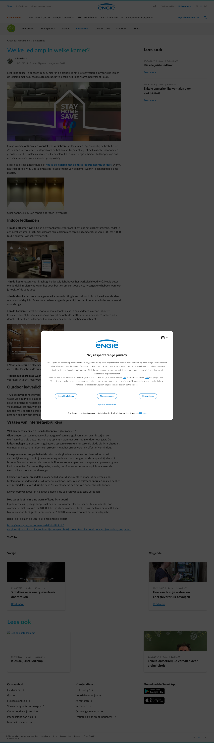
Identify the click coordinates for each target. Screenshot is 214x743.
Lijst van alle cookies (107, 405)
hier (124, 377)
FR (163, 338)
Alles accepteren (107, 396)
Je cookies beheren (66, 396)
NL (167, 338)
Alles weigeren (148, 396)
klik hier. (143, 413)
